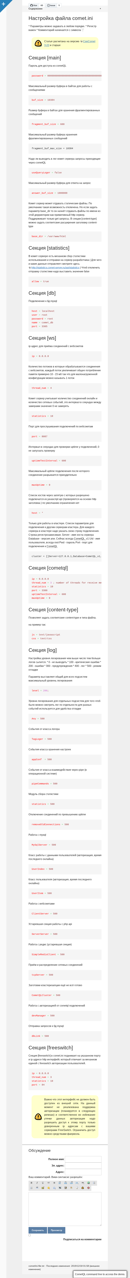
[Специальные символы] (54, 1188)
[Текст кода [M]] (48, 1183)
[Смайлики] (48, 1188)
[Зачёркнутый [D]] (54, 1183)
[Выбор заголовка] (77, 1183)
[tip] (77, 1188)
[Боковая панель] (3, 3)
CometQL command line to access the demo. (100, 1274)
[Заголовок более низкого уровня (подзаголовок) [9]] (65, 1183)
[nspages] (65, 1188)
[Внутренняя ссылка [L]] (83, 1183)
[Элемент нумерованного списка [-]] (94, 1183)
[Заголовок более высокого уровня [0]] (71, 1183)
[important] (83, 1188)
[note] (71, 1188)
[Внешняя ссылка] (88, 1183)
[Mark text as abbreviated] (60, 1188)
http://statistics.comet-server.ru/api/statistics (55, 267)
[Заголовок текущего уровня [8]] (60, 1183)
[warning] (88, 1188)
